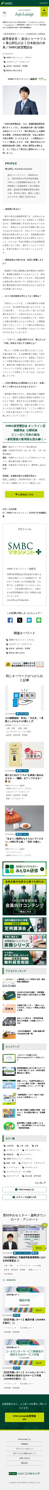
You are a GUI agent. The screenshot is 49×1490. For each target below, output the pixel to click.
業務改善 (9, 1154)
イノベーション (12, 1167)
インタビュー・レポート (36, 22)
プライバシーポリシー (24, 1449)
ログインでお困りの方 (26, 1197)
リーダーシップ (12, 1150)
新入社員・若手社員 (33, 1176)
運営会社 (24, 1463)
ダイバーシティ (26, 1154)
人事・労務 (24, 1146)
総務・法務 (10, 1163)
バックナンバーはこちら (18, 600)
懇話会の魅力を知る (17, 653)
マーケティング (31, 1167)
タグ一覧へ (39, 1183)
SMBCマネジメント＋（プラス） (22, 640)
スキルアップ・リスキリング (20, 644)
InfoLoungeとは (26, 1189)
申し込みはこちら (24, 494)
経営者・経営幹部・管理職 (19, 648)
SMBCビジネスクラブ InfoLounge (14, 22)
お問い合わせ (24, 1458)
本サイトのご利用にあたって (24, 1453)
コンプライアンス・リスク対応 (18, 1172)
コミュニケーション (33, 1150)
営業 (36, 1146)
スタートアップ (12, 1176)
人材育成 (9, 1146)
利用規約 (24, 1444)
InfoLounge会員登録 (24, 1417)
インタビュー (9, 25)
